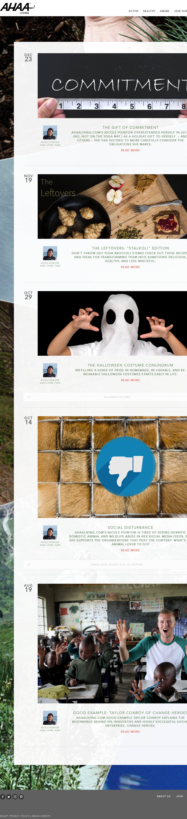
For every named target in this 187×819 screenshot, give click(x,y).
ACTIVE (133, 11)
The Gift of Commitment (131, 127)
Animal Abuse (99, 564)
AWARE (164, 11)
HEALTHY (149, 11)
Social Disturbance (130, 527)
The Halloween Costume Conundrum (131, 365)
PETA (122, 564)
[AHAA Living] (17, 8)
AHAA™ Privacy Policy (14, 816)
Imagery (113, 564)
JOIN (179, 796)
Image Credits (41, 816)
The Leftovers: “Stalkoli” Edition (130, 248)
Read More (130, 150)
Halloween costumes (117, 396)
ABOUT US (163, 796)
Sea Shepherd (135, 564)
